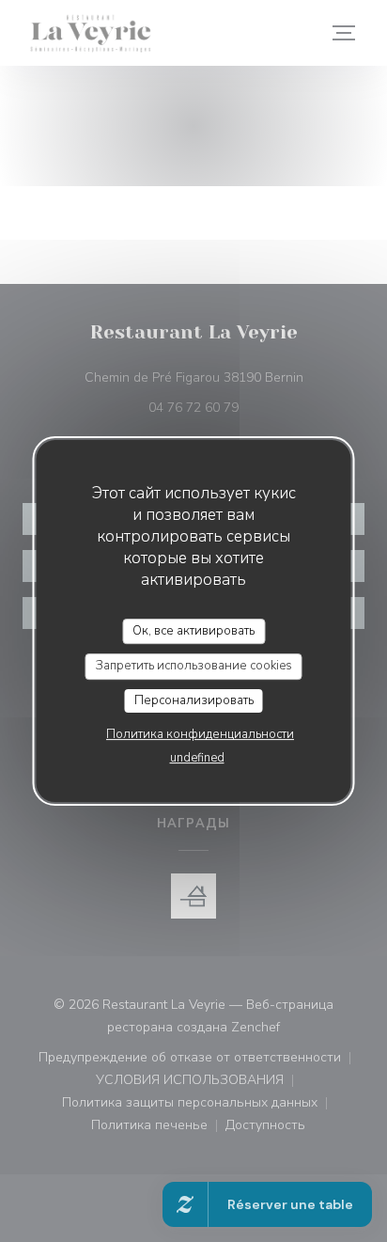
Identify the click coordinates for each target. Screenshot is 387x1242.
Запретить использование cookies (194, 665)
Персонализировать (194, 700)
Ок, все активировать (193, 630)
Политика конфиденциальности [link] (200, 734)
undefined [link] (197, 757)
